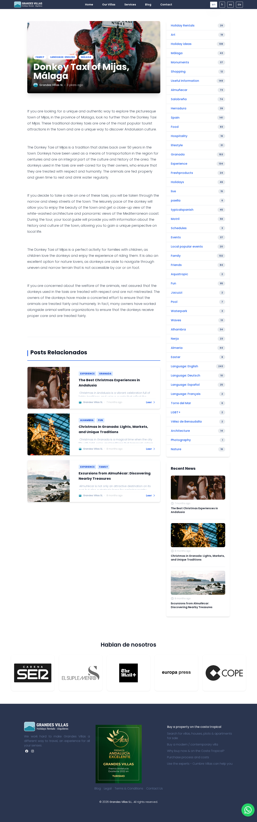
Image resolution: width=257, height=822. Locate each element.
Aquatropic (179, 274)
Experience (179, 163)
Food (175, 127)
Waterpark (179, 311)
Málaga (176, 53)
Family (176, 256)
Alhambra (178, 329)
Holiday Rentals (183, 25)
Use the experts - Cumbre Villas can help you (200, 763)
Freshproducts (182, 173)
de (239, 4)
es (230, 4)
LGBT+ (176, 412)
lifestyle (177, 145)
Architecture (180, 431)
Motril (175, 219)
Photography (181, 440)
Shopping (178, 71)
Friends (176, 265)
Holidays (177, 182)
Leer (149, 402)
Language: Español (185, 385)
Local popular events (187, 246)
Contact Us (154, 788)
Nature (176, 449)
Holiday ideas (181, 44)
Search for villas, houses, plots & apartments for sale (199, 735)
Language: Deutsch (185, 375)
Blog (97, 788)
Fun (173, 283)
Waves (176, 320)
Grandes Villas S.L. (120, 802)
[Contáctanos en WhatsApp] (248, 810)
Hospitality (179, 136)
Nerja (175, 338)
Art (173, 35)
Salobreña (179, 99)
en (213, 4)
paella (175, 200)
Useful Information (185, 81)
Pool (174, 302)
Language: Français (186, 394)
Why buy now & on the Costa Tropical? (195, 751)
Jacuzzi (176, 292)
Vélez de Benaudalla (186, 421)
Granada (178, 154)
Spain (175, 117)
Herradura (178, 108)
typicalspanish (182, 210)
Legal (108, 788)
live (173, 191)
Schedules (179, 228)
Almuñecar (179, 90)
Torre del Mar (181, 403)
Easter (175, 357)
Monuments (180, 62)
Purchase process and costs (188, 757)
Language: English (184, 366)
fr (222, 4)
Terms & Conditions (129, 788)
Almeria (176, 348)
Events (176, 237)
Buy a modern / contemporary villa (192, 744)
